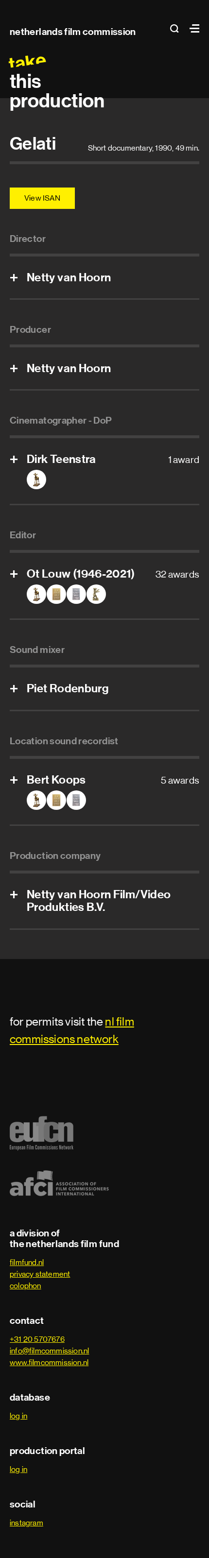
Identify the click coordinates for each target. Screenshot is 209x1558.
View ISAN (42, 198)
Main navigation (192, 28)
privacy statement (40, 1274)
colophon (25, 1285)
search (177, 28)
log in (18, 1416)
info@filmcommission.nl (49, 1350)
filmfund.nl (27, 1262)
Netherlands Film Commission (73, 31)
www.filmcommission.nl (49, 1362)
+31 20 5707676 (37, 1339)
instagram (26, 1522)
